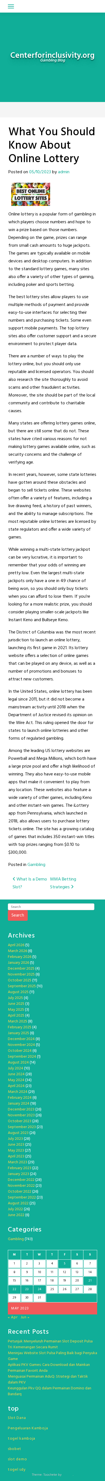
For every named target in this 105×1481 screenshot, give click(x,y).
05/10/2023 (40, 172)
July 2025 (15, 998)
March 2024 (17, 1092)
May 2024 (16, 1080)
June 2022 (16, 1215)
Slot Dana (17, 1418)
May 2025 (16, 1010)
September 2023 (22, 1127)
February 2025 (19, 1027)
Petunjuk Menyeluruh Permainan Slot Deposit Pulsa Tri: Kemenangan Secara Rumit (50, 1344)
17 (39, 1280)
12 (64, 1272)
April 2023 (16, 1156)
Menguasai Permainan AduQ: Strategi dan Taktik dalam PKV (48, 1379)
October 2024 (20, 1051)
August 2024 (18, 1062)
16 (27, 1280)
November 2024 (21, 1045)
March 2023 (17, 1162)
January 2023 (18, 1174)
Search (17, 915)
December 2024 (21, 1039)
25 (52, 1289)
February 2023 (19, 1168)
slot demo (17, 1459)
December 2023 (21, 1109)
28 (90, 1289)
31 (39, 1297)
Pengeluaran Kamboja (28, 1428)
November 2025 (21, 974)
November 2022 (21, 1186)
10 (39, 1272)
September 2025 (22, 986)
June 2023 (16, 1144)
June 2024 (16, 1074)
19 (64, 1280)
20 (77, 1280)
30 (27, 1297)
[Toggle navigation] (10, 6)
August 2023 (18, 1133)
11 (52, 1272)
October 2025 (19, 980)
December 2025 (21, 968)
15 (14, 1280)
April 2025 (16, 1015)
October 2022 (19, 1191)
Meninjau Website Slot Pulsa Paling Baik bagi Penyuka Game (52, 1356)
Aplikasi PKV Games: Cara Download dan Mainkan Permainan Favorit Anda (49, 1368)
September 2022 (22, 1197)
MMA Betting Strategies (63, 883)
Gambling (36, 864)
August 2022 (18, 1203)
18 (52, 1280)
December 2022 (21, 1180)
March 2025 (17, 1021)
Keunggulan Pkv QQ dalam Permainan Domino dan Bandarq (49, 1391)
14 (90, 1272)
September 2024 (22, 1056)
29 (14, 1297)
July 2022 (15, 1209)
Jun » (25, 1317)
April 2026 (16, 945)
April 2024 (16, 1086)
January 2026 (18, 963)
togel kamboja (21, 1438)
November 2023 (21, 1115)
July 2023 (15, 1139)
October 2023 (19, 1121)
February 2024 (20, 1098)
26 (64, 1289)
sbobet (14, 1449)
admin (63, 172)
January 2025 (18, 1033)
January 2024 (18, 1103)
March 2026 (17, 951)
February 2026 (19, 957)
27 (77, 1289)
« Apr (13, 1317)
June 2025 (16, 1004)
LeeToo (67, 1475)
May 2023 (16, 1150)
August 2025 (18, 992)
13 (77, 1272)
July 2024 (15, 1068)
